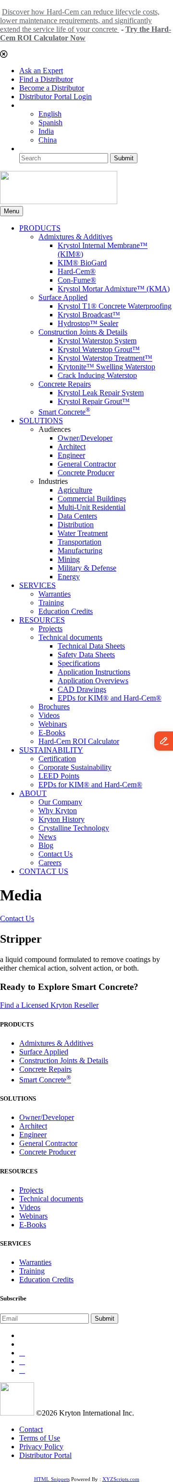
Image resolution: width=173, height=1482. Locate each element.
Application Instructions (94, 672)
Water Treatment (83, 533)
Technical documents (70, 637)
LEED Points (58, 776)
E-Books (51, 732)
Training (51, 602)
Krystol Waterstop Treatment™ (105, 358)
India (46, 131)
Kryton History (61, 819)
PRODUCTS (40, 228)
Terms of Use (39, 1438)
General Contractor (87, 464)
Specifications (79, 663)
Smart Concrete (64, 412)
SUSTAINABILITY (51, 750)
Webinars (52, 724)
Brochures (54, 706)
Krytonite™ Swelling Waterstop (106, 367)
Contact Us (55, 854)
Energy (69, 576)
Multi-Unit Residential (91, 507)
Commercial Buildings (92, 498)
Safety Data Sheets (86, 654)
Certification (57, 758)
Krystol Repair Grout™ (94, 401)
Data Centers (77, 516)
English (50, 114)
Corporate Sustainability (74, 767)
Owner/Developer (85, 438)
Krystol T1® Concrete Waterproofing (115, 306)
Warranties (54, 594)
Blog (45, 845)
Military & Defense (87, 568)
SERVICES (37, 585)
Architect (72, 446)
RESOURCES (42, 620)
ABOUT (33, 793)
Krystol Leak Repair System (101, 393)
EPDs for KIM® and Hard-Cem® (109, 698)
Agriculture (75, 490)
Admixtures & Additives (75, 237)
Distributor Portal (45, 1455)
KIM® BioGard (82, 263)
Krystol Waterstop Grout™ (99, 349)
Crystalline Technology (73, 828)
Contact (31, 1429)
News (47, 836)
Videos (49, 715)
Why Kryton (57, 810)
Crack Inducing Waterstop (97, 375)
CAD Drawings (82, 689)
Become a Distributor (51, 88)
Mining (69, 559)
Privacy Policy (41, 1447)
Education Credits (65, 611)
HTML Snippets (52, 1479)
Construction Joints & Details (82, 332)
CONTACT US (43, 871)
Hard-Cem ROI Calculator (78, 741)
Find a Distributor (46, 79)
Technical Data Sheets (91, 646)
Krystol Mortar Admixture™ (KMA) (114, 289)
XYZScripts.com (120, 1479)
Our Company (60, 802)
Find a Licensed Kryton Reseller (49, 1005)
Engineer (71, 455)
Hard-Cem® (77, 271)
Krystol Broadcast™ (89, 315)
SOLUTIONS (41, 420)
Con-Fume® (77, 280)
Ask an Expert (41, 70)
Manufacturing (80, 550)
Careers (50, 862)
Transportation (79, 542)
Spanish (50, 122)
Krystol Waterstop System (97, 341)
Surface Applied (62, 297)
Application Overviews (93, 680)
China (47, 140)
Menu (11, 211)
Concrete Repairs (64, 384)
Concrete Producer (86, 472)
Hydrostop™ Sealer (88, 323)
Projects (50, 628)
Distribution (76, 524)
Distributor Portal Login (55, 96)
